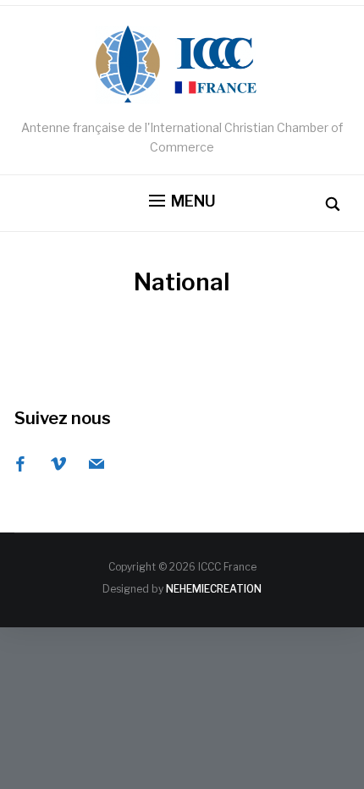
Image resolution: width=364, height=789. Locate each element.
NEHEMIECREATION (214, 588)
